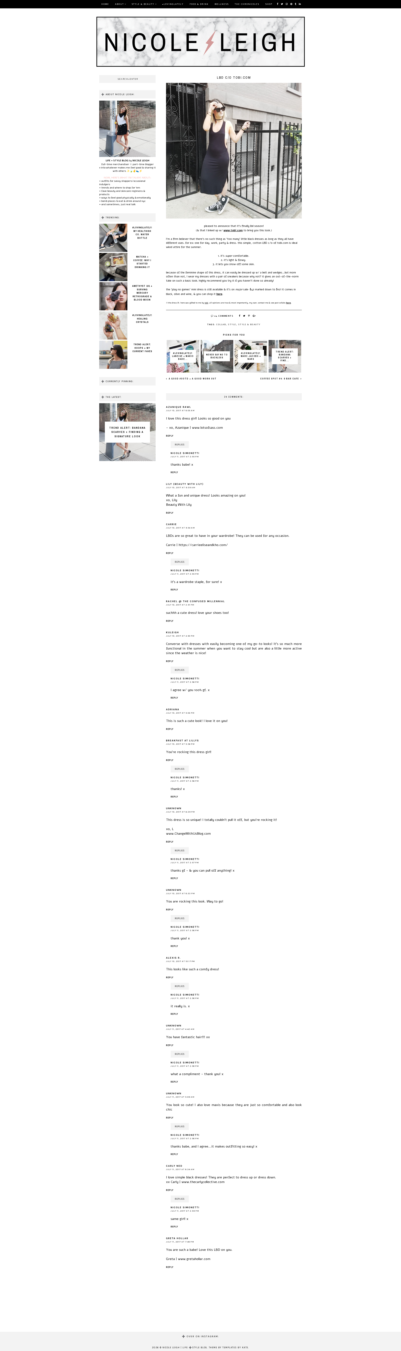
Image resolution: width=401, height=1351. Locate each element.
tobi (206, 302)
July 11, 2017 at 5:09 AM (180, 1097)
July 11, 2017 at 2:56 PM (185, 682)
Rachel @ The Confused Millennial (195, 601)
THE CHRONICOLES (247, 4)
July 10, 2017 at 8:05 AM (180, 410)
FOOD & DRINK (199, 4)
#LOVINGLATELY (173, 4)
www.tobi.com (233, 230)
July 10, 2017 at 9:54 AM (180, 528)
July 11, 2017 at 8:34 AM (180, 1169)
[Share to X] (244, 316)
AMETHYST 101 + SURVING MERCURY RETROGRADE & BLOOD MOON (142, 292)
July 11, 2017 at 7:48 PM (180, 1242)
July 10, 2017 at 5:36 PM (180, 744)
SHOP (268, 4)
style (232, 324)
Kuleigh (172, 632)
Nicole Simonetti (185, 453)
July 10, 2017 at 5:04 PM (180, 713)
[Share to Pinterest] (249, 316)
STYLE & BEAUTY (143, 4)
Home (105, 4)
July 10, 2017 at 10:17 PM (180, 961)
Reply (170, 436)
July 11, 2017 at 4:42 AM (180, 1029)
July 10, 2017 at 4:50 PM (180, 636)
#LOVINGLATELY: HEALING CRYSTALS (142, 319)
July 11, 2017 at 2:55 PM (185, 456)
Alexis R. (173, 957)
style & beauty (249, 324)
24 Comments (223, 316)
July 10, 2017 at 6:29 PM (180, 812)
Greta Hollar (177, 1238)
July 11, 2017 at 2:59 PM (185, 1211)
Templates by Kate (235, 1347)
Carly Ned (174, 1165)
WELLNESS (222, 4)
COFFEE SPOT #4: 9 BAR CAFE (280, 378)
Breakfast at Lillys (182, 740)
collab (221, 324)
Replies (180, 444)
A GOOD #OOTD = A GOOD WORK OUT (192, 378)
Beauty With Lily (179, 504)
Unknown (173, 808)
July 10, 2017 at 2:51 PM (180, 605)
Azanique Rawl (178, 407)
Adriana (172, 709)
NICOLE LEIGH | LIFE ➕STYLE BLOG (184, 1347)
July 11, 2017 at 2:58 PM (185, 930)
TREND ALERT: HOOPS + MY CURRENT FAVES (142, 348)
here (219, 294)
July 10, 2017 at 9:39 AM (180, 487)
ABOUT (119, 4)
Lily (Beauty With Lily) (185, 484)
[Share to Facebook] (240, 316)
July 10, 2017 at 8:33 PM (180, 893)
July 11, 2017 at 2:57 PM (185, 862)
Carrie (171, 524)
